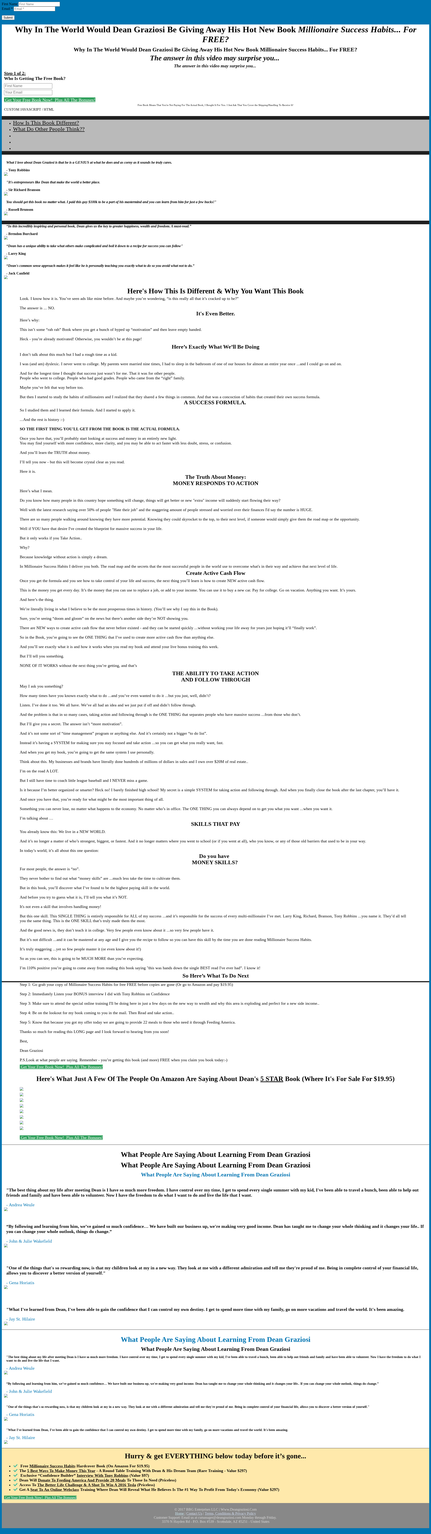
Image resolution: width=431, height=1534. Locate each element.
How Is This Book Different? (46, 123)
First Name (10, 4)
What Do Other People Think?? (49, 129)
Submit (8, 17)
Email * (7, 9)
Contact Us (194, 1513)
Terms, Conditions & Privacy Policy (230, 1513)
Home (180, 1513)
